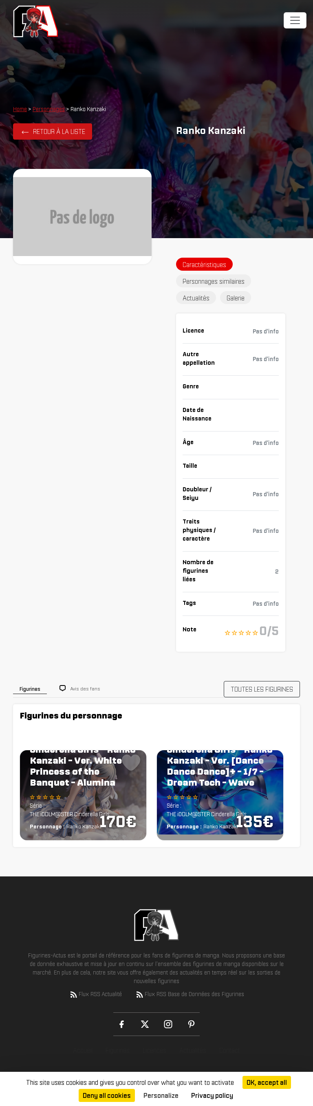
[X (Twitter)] (145, 1024)
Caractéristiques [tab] (204, 265)
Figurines (118, 1050)
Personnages (49, 109)
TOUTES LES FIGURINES (262, 689)
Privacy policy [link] (212, 1095)
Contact (229, 1050)
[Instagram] (168, 1024)
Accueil (83, 1050)
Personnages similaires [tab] (214, 281)
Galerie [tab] (236, 298)
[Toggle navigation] (295, 20)
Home (20, 109)
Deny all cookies (107, 1095)
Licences (154, 1050)
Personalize (161, 1095)
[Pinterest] (191, 1024)
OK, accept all (267, 1082)
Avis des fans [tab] (85, 689)
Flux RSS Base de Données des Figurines (194, 994)
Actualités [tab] (196, 298)
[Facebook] (122, 1024)
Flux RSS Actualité (100, 994)
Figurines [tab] (30, 689)
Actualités (192, 1050)
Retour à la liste (59, 131)
